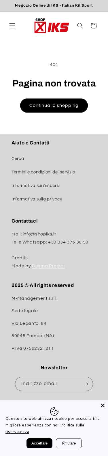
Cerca (18, 158)
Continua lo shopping (54, 105)
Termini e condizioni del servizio (43, 172)
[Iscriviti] (85, 384)
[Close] (103, 405)
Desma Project (48, 266)
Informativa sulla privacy (37, 199)
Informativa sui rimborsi (36, 185)
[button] (12, 25)
